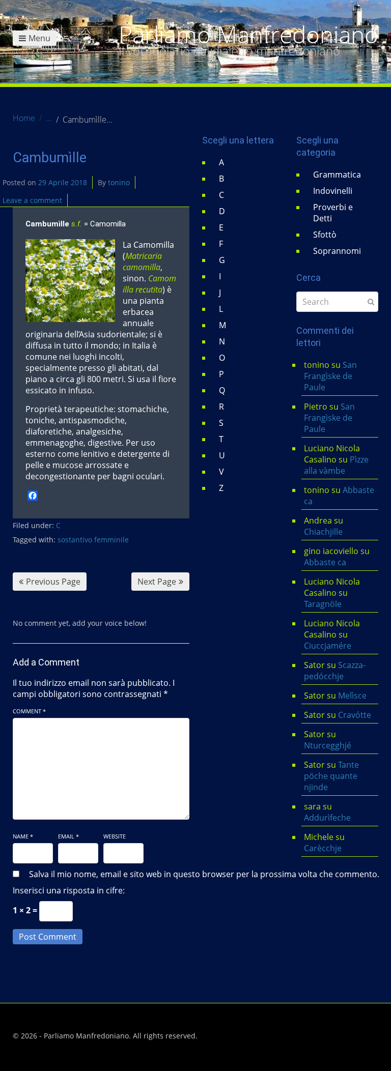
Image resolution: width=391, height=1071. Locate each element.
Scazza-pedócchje (335, 670)
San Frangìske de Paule (330, 376)
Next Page (156, 581)
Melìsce (352, 695)
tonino (119, 182)
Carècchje (324, 848)
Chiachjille (323, 531)
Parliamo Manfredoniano (248, 34)
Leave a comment (32, 200)
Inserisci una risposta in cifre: (69, 890)
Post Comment (47, 936)
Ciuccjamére (327, 645)
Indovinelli (332, 190)
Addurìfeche (327, 817)
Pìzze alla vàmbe (336, 465)
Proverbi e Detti (333, 212)
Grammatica (337, 174)
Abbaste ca (325, 562)
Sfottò (325, 234)
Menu (39, 38)
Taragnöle (323, 604)
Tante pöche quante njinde (331, 776)
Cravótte (354, 714)
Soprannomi (337, 250)
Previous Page (53, 581)
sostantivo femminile (93, 539)
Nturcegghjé (327, 745)
